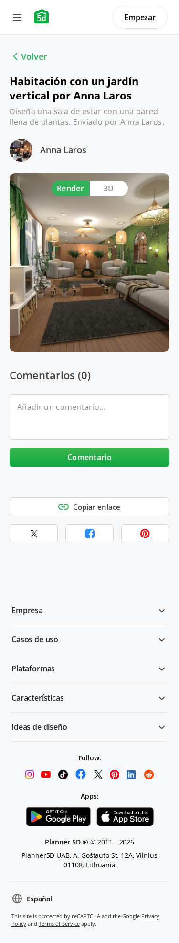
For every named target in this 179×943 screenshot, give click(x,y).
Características (37, 697)
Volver (34, 56)
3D (109, 188)
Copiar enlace (96, 507)
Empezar (140, 17)
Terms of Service (59, 923)
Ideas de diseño (39, 727)
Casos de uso (34, 639)
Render (70, 188)
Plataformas (33, 668)
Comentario (89, 457)
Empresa (27, 610)
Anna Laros (63, 149)
